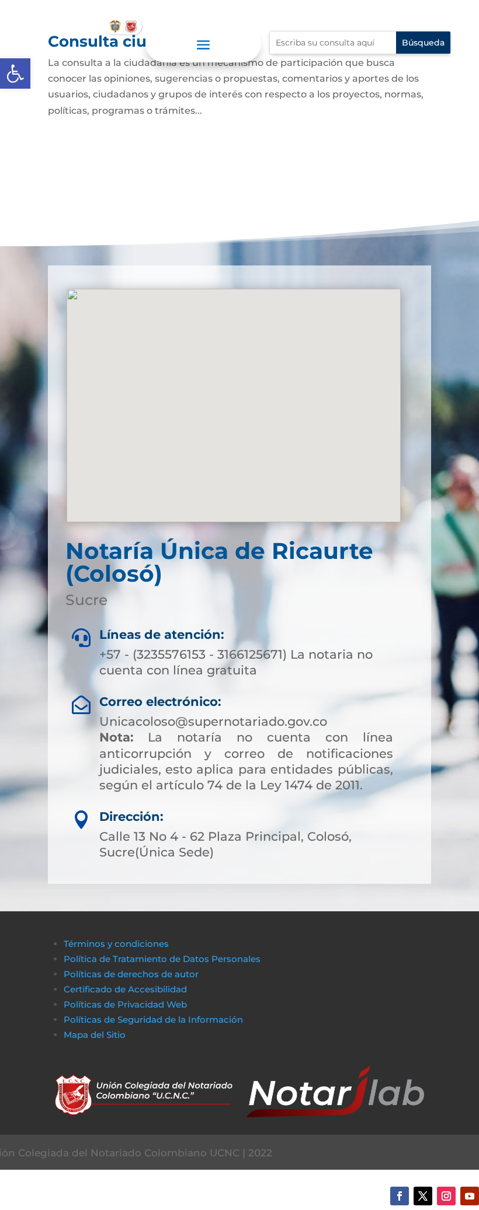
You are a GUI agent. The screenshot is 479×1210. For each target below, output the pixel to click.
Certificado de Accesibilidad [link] (125, 989)
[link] (15, 73)
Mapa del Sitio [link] (96, 1034)
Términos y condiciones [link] (116, 943)
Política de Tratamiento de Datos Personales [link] (162, 958)
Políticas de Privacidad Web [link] (125, 1004)
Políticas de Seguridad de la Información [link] (153, 1019)
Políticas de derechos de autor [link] (131, 974)
